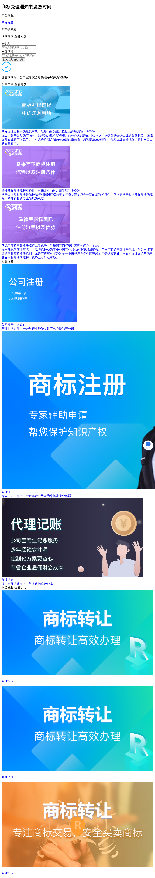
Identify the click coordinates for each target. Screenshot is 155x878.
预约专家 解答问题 (13, 59)
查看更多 (20, 84)
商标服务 (8, 22)
